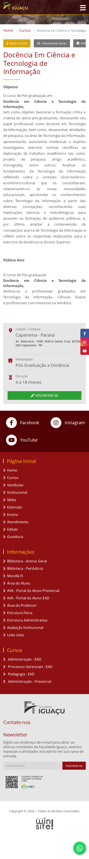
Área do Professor (22, 605)
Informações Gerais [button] (54, 43)
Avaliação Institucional (25, 627)
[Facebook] (84, 333)
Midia (11, 499)
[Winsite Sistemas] (44, 823)
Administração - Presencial (29, 681)
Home (8, 30)
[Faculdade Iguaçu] (26, 6)
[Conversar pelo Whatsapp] (79, 848)
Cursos (25, 30)
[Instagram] (84, 341)
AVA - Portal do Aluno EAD (28, 598)
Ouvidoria (15, 536)
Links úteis (15, 635)
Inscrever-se (46, 395)
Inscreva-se (74, 766)
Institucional (17, 492)
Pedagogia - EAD (21, 674)
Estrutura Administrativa (27, 620)
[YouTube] (84, 350)
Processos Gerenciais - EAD (29, 666)
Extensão (14, 507)
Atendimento (18, 522)
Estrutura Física (19, 612)
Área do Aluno (18, 583)
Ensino (12, 514)
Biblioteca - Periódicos (25, 568)
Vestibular (15, 485)
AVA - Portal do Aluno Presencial (33, 590)
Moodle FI (15, 575)
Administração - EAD (24, 659)
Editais (12, 529)
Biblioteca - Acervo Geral (27, 561)
